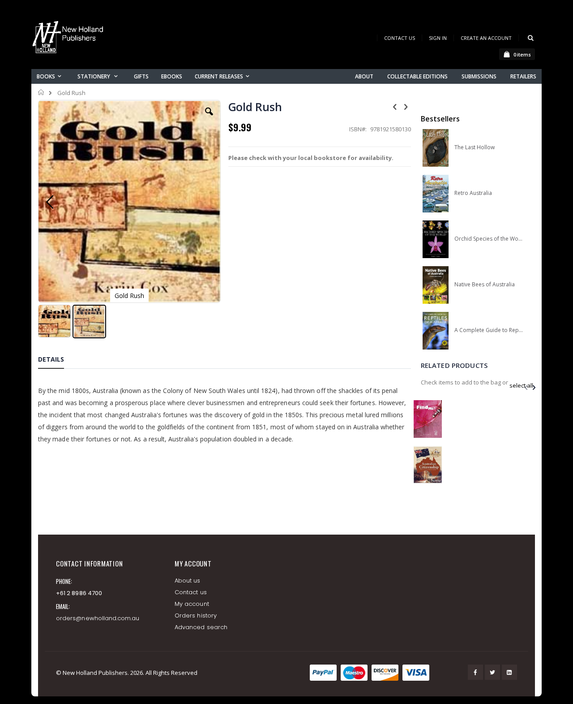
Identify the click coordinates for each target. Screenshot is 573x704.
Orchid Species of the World (488, 238)
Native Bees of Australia (484, 284)
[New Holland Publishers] (69, 39)
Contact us (191, 592)
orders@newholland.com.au (98, 618)
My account (192, 604)
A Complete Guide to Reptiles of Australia (488, 330)
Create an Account (486, 38)
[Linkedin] (509, 672)
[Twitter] (492, 672)
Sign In (438, 38)
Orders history (196, 615)
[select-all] (521, 385)
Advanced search (201, 627)
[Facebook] (475, 672)
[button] (209, 118)
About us (188, 580)
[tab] (57, 360)
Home (41, 92)
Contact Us (399, 38)
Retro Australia (473, 193)
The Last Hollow (474, 147)
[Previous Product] (395, 106)
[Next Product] (406, 106)
